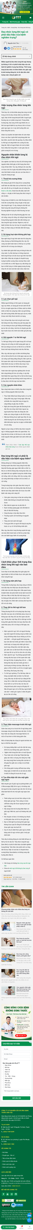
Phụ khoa (8, 1083)
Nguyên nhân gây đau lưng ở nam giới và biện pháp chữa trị (23, 924)
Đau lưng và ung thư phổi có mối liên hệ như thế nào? (23, 940)
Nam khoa (8, 1065)
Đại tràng (7, 1087)
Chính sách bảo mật (8, 1164)
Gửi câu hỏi (16, 1098)
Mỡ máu (7, 1085)
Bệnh (9, 27)
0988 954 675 (16, 1186)
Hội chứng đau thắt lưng (24, 27)
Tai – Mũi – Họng (10, 1076)
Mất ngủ (7, 1080)
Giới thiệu (5, 1152)
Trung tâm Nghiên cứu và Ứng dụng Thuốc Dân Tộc (16, 17)
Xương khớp (14, 27)
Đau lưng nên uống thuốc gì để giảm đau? (23, 955)
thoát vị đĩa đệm (6, 191)
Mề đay (7, 1067)
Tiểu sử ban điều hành (9, 1158)
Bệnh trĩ (7, 1072)
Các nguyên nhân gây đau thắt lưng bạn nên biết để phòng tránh (23, 989)
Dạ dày (7, 1074)
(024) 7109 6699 (8, 1132)
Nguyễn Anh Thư (13, 43)
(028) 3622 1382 (8, 1144)
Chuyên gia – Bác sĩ (8, 1155)
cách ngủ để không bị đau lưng (19, 868)
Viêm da (7, 1069)
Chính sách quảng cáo (9, 1167)
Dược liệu (24, 22)
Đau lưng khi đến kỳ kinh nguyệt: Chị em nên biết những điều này (22, 972)
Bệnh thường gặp (15, 22)
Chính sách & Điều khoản (9, 1161)
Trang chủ (5, 22)
